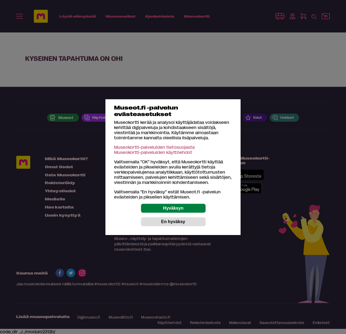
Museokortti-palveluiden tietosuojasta (154, 147)
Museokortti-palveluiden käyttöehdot (153, 152)
